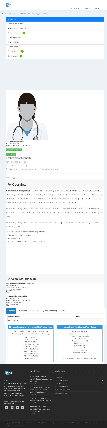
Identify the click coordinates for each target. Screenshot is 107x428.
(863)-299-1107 (33, 169)
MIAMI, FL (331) (30, 337)
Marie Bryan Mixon (78, 331)
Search (87, 8)
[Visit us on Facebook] (6, 407)
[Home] (2, 14)
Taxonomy (35, 311)
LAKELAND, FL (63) (30, 351)
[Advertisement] (55, 75)
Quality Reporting (50, 311)
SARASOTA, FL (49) (30, 358)
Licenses (11, 311)
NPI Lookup (74, 8)
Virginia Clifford (79, 343)
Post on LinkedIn (7, 162)
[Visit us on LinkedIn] (22, 407)
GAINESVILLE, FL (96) (31, 347)
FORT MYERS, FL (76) (31, 349)
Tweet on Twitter (16, 162)
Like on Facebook (12, 162)
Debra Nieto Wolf (80, 346)
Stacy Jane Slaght (79, 350)
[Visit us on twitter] (17, 407)
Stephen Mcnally (79, 348)
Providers (8, 14)
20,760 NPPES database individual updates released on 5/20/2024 (41, 379)
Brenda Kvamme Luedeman (79, 334)
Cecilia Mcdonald (80, 339)
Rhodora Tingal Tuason (79, 336)
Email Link (20, 162)
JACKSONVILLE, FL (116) (31, 344)
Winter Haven (25, 14)
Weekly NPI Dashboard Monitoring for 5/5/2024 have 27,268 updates (40, 409)
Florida (15, 14)
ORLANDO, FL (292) (30, 340)
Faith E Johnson (78, 353)
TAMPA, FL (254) (30, 342)
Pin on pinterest (25, 162)
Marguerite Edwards (78, 341)
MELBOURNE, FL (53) (31, 356)
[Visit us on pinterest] (12, 407)
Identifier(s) (22, 311)
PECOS (63, 311)
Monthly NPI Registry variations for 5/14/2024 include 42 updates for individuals (41, 389)
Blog (97, 8)
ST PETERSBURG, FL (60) (30, 354)
